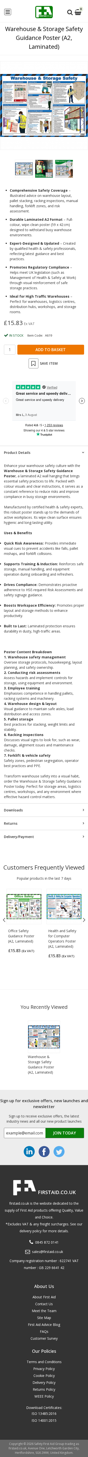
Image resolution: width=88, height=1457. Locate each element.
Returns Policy (44, 1389)
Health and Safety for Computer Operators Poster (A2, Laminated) (62, 938)
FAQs (44, 1331)
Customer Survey (44, 1338)
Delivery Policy (44, 1382)
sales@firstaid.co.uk (47, 1251)
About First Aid (44, 1297)
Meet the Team (44, 1310)
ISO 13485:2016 (44, 1413)
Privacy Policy (44, 1368)
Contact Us (44, 1304)
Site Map (44, 1317)
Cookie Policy (44, 1375)
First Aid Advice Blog (44, 1324)
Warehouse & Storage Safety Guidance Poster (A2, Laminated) (41, 1064)
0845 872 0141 (47, 1242)
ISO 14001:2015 (44, 1420)
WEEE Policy (44, 1396)
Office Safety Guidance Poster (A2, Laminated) (21, 935)
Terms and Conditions (44, 1361)
